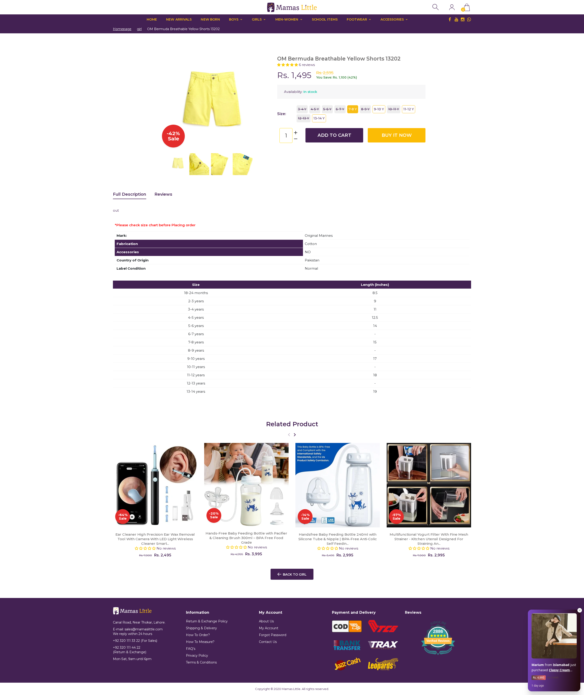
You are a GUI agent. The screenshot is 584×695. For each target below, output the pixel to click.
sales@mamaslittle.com (144, 629)
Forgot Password (272, 635)
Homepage (122, 29)
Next (253, 99)
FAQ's (190, 649)
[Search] (436, 7)
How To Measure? (200, 642)
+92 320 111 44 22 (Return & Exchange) (129, 649)
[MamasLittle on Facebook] (450, 19)
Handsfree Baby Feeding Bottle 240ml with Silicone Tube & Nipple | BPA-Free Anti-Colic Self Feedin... (337, 539)
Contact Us (268, 642)
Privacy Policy (197, 655)
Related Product (292, 424)
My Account (268, 628)
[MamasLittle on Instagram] (462, 19)
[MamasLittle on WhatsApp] (469, 19)
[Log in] (452, 7)
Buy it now (397, 135)
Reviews (163, 194)
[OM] (177, 163)
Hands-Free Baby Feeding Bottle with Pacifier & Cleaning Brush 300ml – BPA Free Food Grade (246, 537)
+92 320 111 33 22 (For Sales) (135, 641)
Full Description (129, 194)
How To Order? (198, 635)
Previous (166, 99)
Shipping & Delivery (201, 628)
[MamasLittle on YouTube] (456, 19)
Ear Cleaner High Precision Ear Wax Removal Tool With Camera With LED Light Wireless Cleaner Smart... (155, 539)
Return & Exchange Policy (207, 621)
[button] (288, 65)
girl (139, 29)
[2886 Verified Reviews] (438, 655)
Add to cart (334, 135)
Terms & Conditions (201, 662)
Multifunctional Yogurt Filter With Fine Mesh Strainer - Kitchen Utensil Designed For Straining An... (429, 539)
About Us (266, 621)
